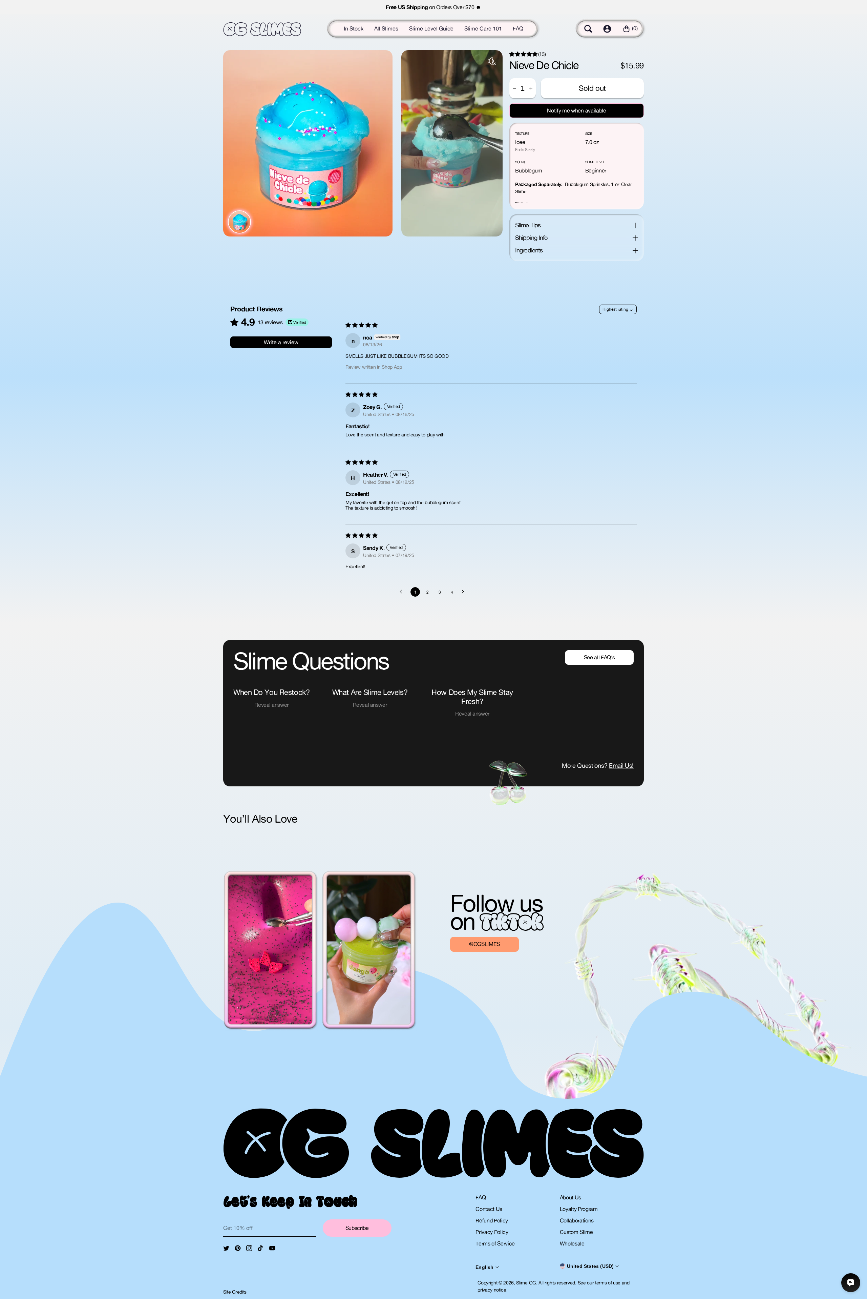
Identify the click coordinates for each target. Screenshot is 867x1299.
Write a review (281, 342)
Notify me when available (576, 110)
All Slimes (386, 28)
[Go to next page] (464, 592)
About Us (570, 1197)
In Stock (353, 28)
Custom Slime (576, 1232)
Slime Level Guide (431, 28)
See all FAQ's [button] (599, 657)
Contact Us (488, 1209)
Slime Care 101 (483, 28)
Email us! (621, 765)
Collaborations (577, 1220)
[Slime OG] (262, 29)
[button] (588, 28)
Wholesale (572, 1243)
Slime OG (526, 1282)
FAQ (518, 28)
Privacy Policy (491, 1232)
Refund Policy (491, 1220)
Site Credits (235, 1292)
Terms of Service (495, 1243)
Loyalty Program (579, 1209)
